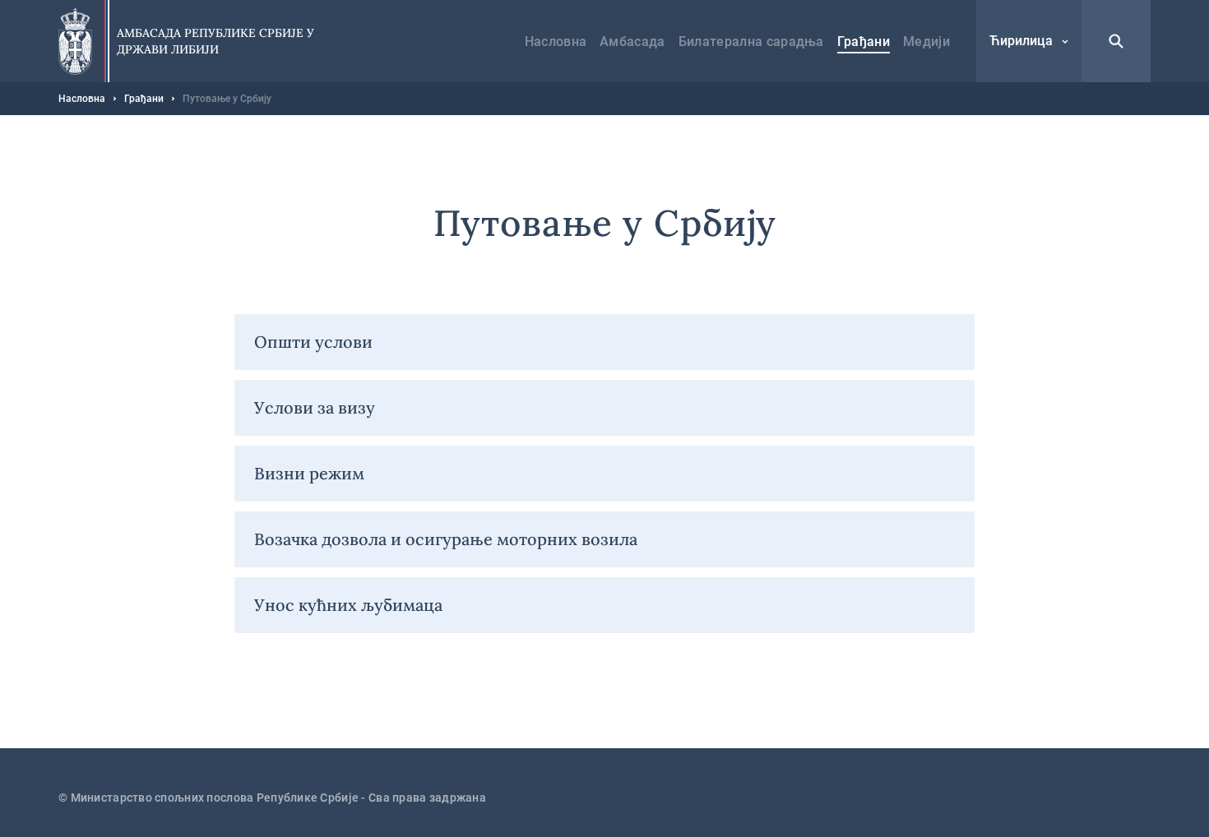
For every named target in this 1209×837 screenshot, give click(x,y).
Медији (926, 41)
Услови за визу (314, 407)
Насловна (556, 41)
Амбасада (632, 41)
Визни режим (309, 473)
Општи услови (313, 341)
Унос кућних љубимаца (348, 604)
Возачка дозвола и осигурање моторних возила (445, 539)
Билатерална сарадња (751, 41)
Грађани (863, 41)
